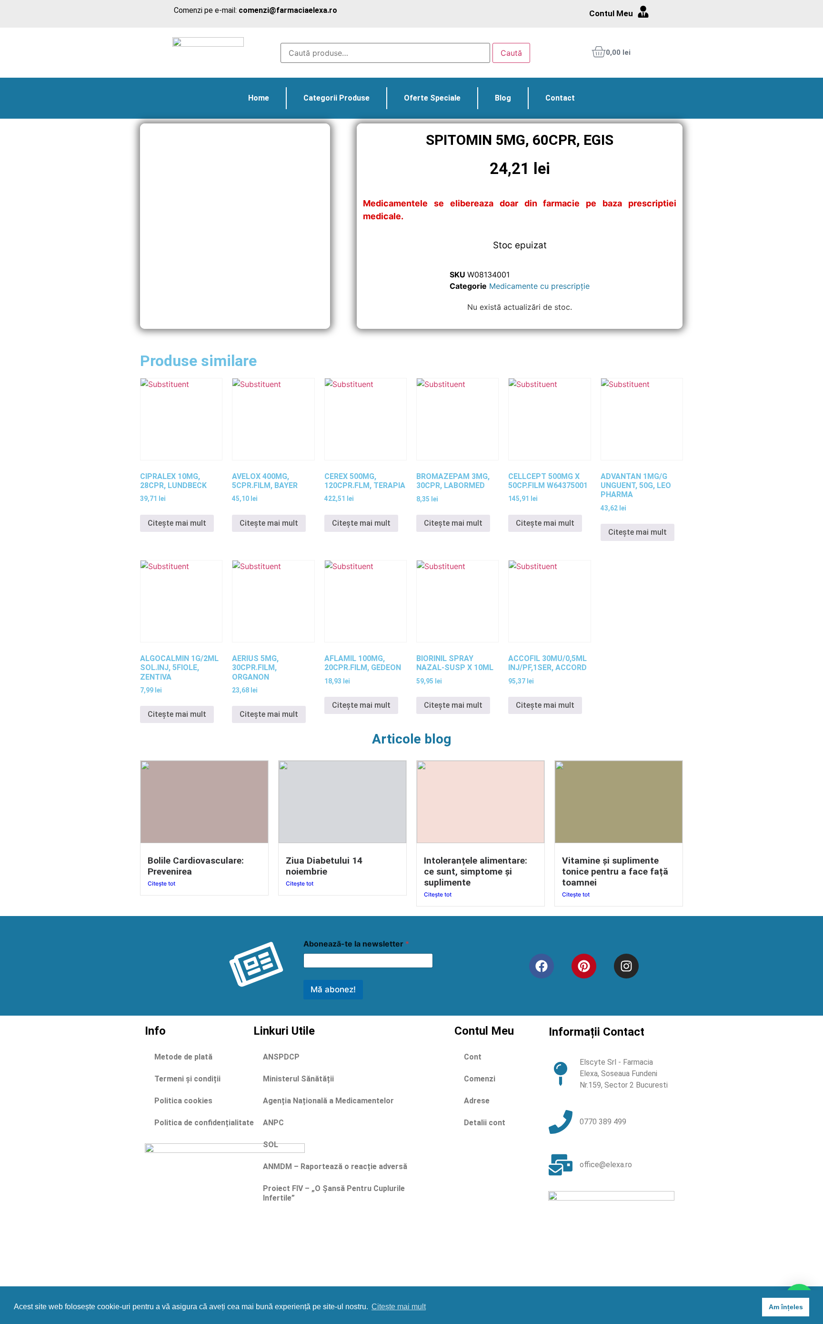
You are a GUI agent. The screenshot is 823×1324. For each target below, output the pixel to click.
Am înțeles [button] (786, 1307)
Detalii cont (484, 1122)
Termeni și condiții (187, 1078)
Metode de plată (183, 1056)
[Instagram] (626, 966)
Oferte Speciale (432, 97)
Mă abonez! (333, 989)
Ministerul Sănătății (298, 1078)
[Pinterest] (584, 966)
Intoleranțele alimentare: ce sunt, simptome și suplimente (475, 871)
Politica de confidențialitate (204, 1122)
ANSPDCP (281, 1056)
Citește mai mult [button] (398, 1307)
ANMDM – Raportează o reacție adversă (335, 1166)
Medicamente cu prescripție (539, 286)
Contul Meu (611, 13)
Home (258, 97)
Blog (503, 97)
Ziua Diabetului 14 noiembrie (324, 866)
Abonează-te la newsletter (356, 943)
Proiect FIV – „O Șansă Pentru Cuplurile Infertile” (334, 1193)
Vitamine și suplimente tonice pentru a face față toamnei (615, 871)
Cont (473, 1056)
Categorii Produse (336, 97)
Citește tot (161, 883)
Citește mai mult (177, 523)
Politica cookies (183, 1100)
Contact (560, 97)
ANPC (273, 1122)
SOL (270, 1144)
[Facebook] (541, 966)
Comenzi (479, 1078)
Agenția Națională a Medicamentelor (328, 1100)
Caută (511, 53)
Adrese (477, 1100)
